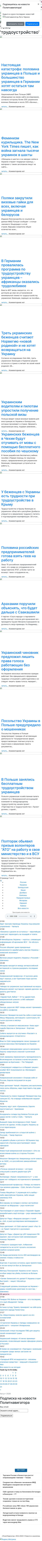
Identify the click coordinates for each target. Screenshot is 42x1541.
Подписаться (32, 24)
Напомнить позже (15, 24)
